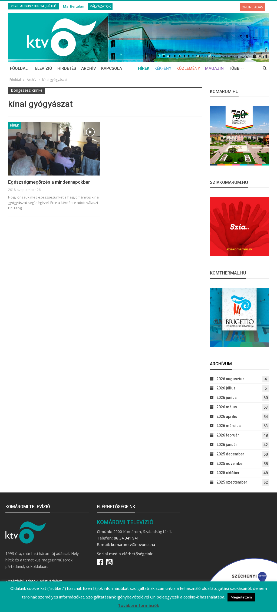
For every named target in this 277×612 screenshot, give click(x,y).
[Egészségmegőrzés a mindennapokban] (54, 149)
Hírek (143, 68)
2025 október (228, 473)
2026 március (228, 426)
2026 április (226, 416)
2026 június (226, 397)
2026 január (226, 444)
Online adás (252, 7)
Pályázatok (100, 6)
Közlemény (188, 68)
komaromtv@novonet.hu (133, 544)
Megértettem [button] (241, 597)
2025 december (230, 454)
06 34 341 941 (126, 538)
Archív (88, 68)
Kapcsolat (112, 68)
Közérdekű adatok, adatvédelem (33, 581)
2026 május (226, 407)
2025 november (230, 463)
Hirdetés (66, 68)
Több (234, 68)
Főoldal (19, 68)
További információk (138, 605)
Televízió (42, 68)
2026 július (226, 388)
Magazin (214, 68)
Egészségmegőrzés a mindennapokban (49, 182)
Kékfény (162, 68)
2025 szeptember (231, 482)
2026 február (227, 435)
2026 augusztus (230, 379)
